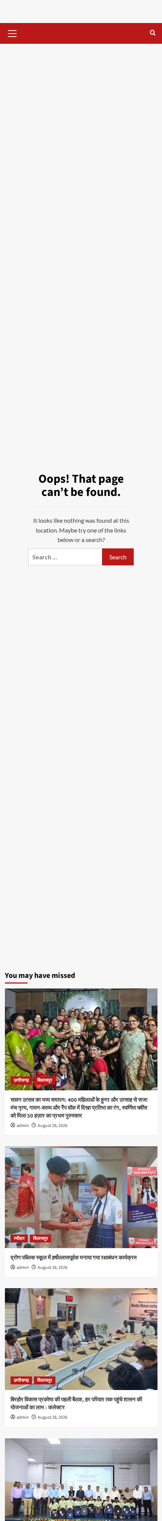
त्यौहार (19, 1238)
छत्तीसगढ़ (21, 1080)
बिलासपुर (44, 1080)
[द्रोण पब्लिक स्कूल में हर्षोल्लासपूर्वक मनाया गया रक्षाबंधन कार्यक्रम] (81, 1197)
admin (23, 1125)
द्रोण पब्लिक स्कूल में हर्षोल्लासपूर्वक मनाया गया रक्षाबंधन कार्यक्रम (74, 1258)
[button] (12, 32)
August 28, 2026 (52, 1125)
